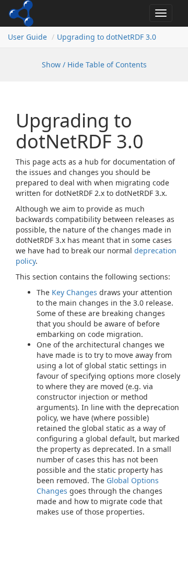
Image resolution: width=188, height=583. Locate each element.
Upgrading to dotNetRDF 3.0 (106, 37)
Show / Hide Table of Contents (94, 64)
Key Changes (74, 292)
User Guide (27, 37)
